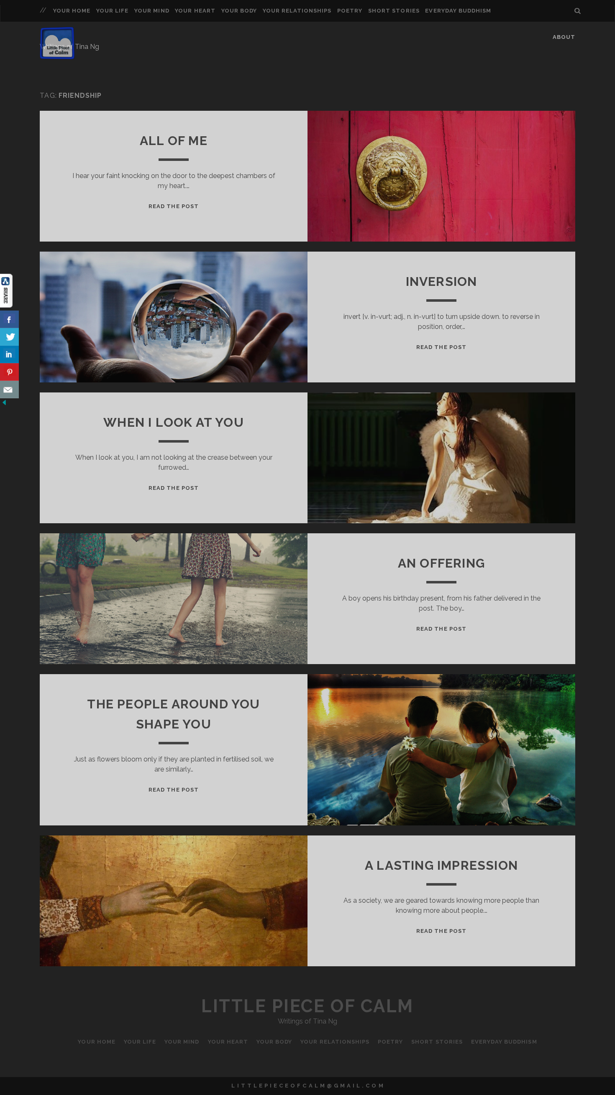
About (564, 37)
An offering (441, 563)
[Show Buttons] (6, 305)
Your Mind (151, 11)
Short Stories (394, 11)
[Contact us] (9, 389)
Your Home (71, 11)
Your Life (112, 11)
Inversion (441, 281)
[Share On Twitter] (9, 337)
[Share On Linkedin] (9, 354)
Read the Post (174, 206)
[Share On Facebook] (9, 319)
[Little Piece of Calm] (57, 55)
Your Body (239, 11)
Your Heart (195, 11)
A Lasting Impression (441, 865)
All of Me (174, 140)
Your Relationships (297, 11)
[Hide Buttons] (4, 404)
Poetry (349, 11)
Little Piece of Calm (307, 1006)
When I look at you (173, 422)
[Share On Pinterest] (9, 372)
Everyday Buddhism (458, 11)
